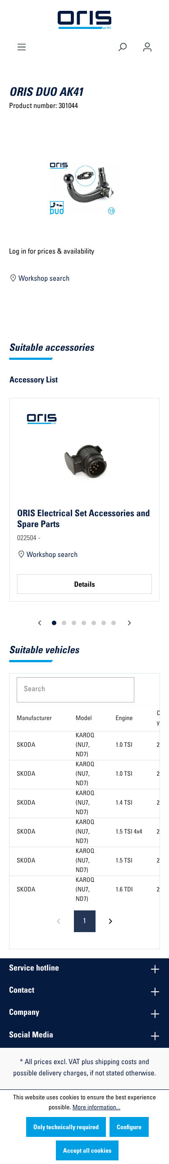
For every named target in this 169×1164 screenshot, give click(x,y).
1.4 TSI (124, 803)
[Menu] (21, 46)
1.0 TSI (124, 745)
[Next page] (110, 921)
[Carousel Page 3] (74, 623)
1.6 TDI (124, 890)
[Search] (122, 46)
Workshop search (43, 279)
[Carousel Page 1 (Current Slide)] (54, 623)
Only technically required (66, 1128)
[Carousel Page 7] (113, 623)
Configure (129, 1128)
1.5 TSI (124, 861)
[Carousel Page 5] (93, 623)
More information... (96, 1108)
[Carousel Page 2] (64, 623)
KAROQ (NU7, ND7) (85, 745)
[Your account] (147, 46)
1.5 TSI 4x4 (129, 832)
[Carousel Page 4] (84, 623)
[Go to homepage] (85, 20)
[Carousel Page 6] (103, 623)
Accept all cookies (87, 1151)
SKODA (26, 745)
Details (84, 585)
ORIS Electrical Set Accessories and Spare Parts (83, 519)
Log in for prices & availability (51, 252)
